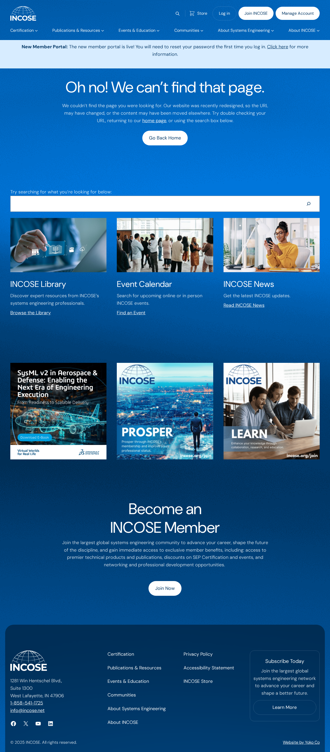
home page (154, 121)
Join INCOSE (256, 13)
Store (202, 13)
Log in (224, 13)
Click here (277, 47)
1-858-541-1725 (26, 703)
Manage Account (298, 13)
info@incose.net (27, 710)
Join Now (165, 588)
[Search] (308, 203)
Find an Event (131, 313)
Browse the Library (30, 313)
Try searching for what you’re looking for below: (61, 192)
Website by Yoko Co (301, 742)
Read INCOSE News (244, 305)
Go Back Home (165, 138)
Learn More (285, 707)
